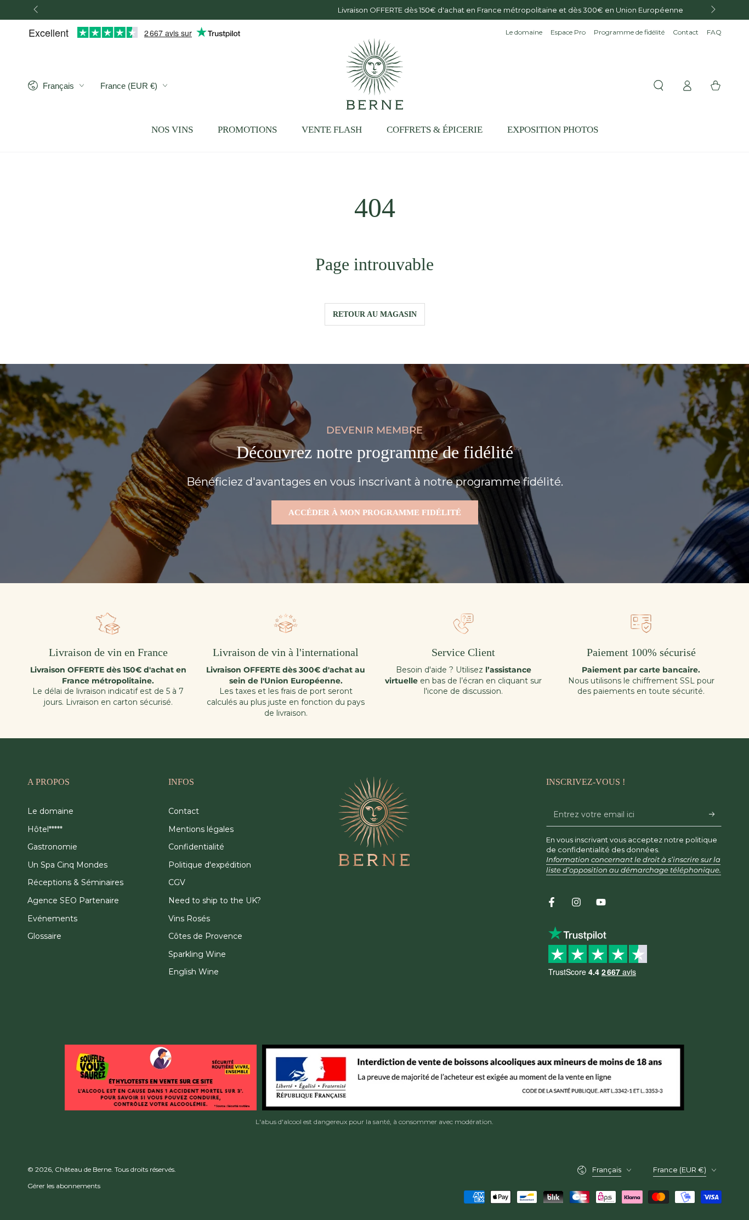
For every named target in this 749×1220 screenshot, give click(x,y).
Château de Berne (83, 1169)
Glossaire (44, 936)
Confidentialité (196, 847)
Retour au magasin (375, 314)
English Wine (193, 972)
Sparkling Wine (197, 954)
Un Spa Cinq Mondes (67, 865)
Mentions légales (201, 829)
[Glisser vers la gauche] (36, 10)
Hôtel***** (45, 829)
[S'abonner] (715, 814)
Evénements (52, 918)
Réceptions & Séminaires (75, 882)
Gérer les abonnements (63, 1186)
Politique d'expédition (209, 865)
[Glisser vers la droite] (712, 10)
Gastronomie (52, 847)
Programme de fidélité (629, 32)
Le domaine (524, 32)
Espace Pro (568, 32)
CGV (176, 882)
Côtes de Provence (205, 936)
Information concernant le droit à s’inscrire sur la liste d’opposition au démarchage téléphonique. (633, 864)
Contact (686, 32)
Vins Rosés (189, 918)
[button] (658, 85)
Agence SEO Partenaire (73, 900)
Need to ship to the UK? (214, 900)
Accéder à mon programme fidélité (374, 512)
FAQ (714, 32)
